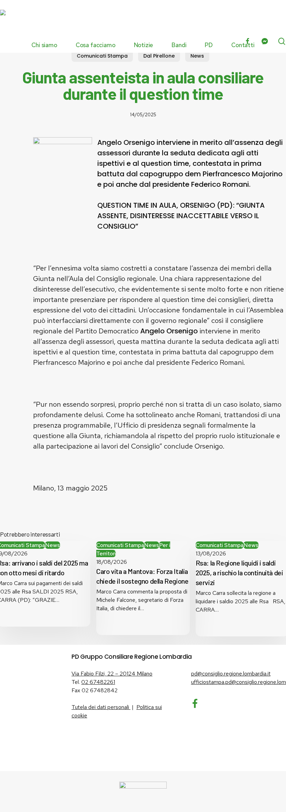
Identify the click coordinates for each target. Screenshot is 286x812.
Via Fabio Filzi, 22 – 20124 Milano (112, 673)
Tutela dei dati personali (101, 707)
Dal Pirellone (159, 55)
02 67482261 (98, 682)
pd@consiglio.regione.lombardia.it (231, 673)
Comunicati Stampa (102, 55)
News (197, 55)
